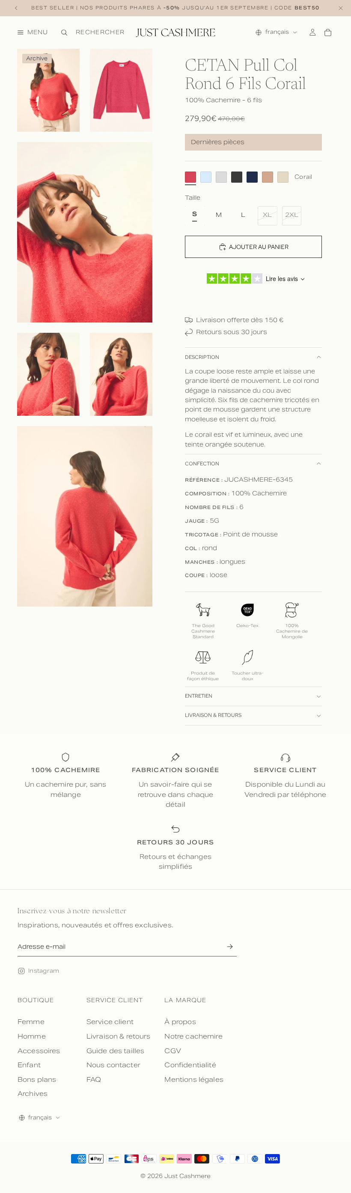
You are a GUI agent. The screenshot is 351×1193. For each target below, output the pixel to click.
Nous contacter (113, 1065)
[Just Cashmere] (175, 32)
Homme (32, 1036)
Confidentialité (190, 1065)
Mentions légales (193, 1079)
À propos (180, 1022)
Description (202, 357)
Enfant (29, 1065)
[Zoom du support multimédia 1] (48, 90)
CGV (172, 1051)
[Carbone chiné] (236, 177)
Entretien (198, 696)
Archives (33, 1093)
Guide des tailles (115, 1051)
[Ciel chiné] (205, 177)
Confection (202, 463)
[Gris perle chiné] (221, 177)
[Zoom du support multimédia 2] (121, 90)
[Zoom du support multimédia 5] (121, 374)
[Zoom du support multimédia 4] (48, 374)
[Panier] (327, 32)
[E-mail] (230, 947)
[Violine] (283, 177)
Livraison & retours (213, 715)
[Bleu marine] (252, 177)
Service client (110, 1022)
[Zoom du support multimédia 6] (84, 516)
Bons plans (37, 1079)
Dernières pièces (217, 142)
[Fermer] (340, 8)
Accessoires (39, 1051)
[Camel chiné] (267, 177)
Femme (31, 1022)
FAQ (93, 1079)
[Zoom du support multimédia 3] (84, 232)
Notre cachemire (193, 1036)
